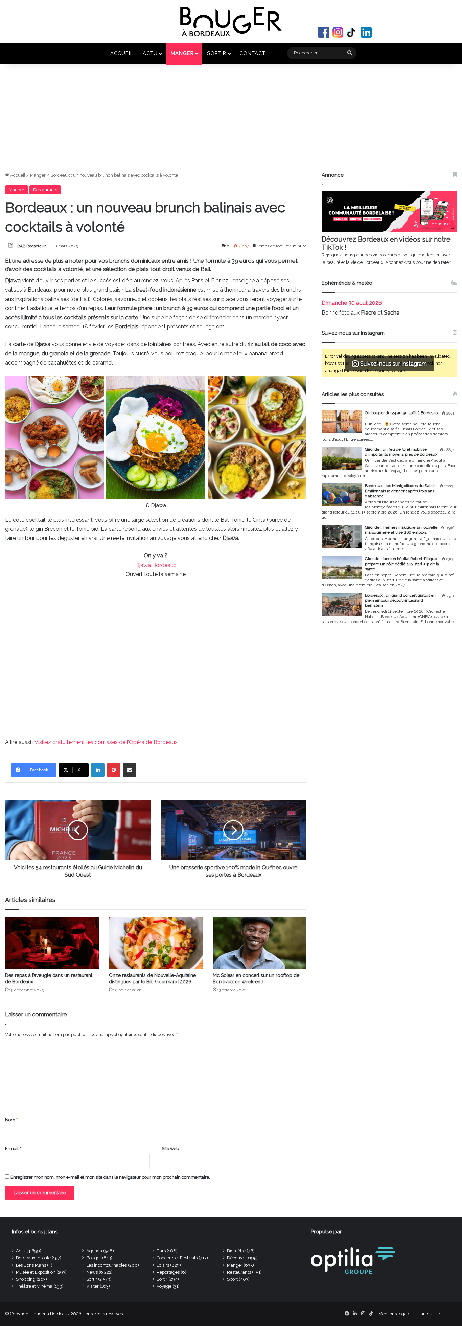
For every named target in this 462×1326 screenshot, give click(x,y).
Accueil (121, 53)
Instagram (337, 32)
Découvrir (237, 1257)
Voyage (164, 1286)
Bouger (93, 1257)
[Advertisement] (231, 121)
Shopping (26, 1279)
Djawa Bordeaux (155, 565)
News (92, 1272)
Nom (11, 1119)
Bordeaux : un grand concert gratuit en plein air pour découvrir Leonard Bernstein (400, 600)
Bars (161, 1250)
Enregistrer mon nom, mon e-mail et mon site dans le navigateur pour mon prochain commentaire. (110, 1177)
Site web (170, 1148)
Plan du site (428, 1313)
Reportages (168, 1272)
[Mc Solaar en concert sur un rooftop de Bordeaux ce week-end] (259, 943)
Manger (182, 53)
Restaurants (45, 189)
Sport (232, 1279)
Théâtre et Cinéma (34, 1286)
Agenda (94, 1250)
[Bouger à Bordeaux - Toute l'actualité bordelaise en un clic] (231, 21)
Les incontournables (106, 1265)
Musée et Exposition (35, 1272)
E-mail (13, 1148)
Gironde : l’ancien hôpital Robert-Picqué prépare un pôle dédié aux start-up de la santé (402, 563)
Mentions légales (395, 1313)
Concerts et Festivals (177, 1257)
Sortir (216, 53)
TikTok (352, 32)
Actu (150, 53)
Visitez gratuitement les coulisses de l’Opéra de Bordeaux (106, 742)
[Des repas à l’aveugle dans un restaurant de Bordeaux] (52, 943)
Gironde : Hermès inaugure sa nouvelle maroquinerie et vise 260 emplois (401, 530)
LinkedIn (366, 32)
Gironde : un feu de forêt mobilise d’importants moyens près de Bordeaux (401, 452)
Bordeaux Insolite (33, 1257)
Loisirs (163, 1265)
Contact (252, 53)
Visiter (92, 1286)
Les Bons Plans (31, 1265)
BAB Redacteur (31, 246)
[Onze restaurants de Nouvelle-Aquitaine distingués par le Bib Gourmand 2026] (156, 943)
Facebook (323, 32)
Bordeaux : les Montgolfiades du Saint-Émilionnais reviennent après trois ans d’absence (400, 490)
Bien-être (236, 1250)
